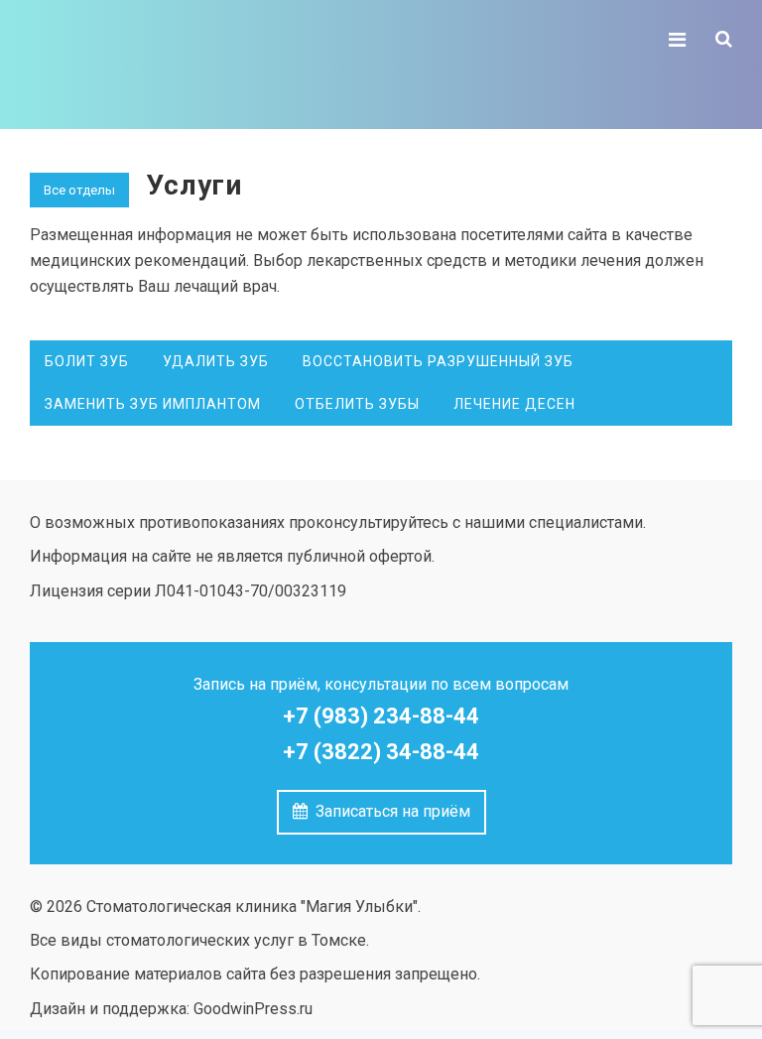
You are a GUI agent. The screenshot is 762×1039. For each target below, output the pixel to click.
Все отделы (79, 190)
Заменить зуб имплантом (153, 404)
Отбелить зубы (357, 404)
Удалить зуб (216, 361)
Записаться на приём (389, 811)
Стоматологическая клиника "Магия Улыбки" (178, 64)
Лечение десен (514, 404)
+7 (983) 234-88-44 (381, 716)
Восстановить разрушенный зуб (438, 361)
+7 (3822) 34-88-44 (381, 751)
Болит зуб (87, 361)
